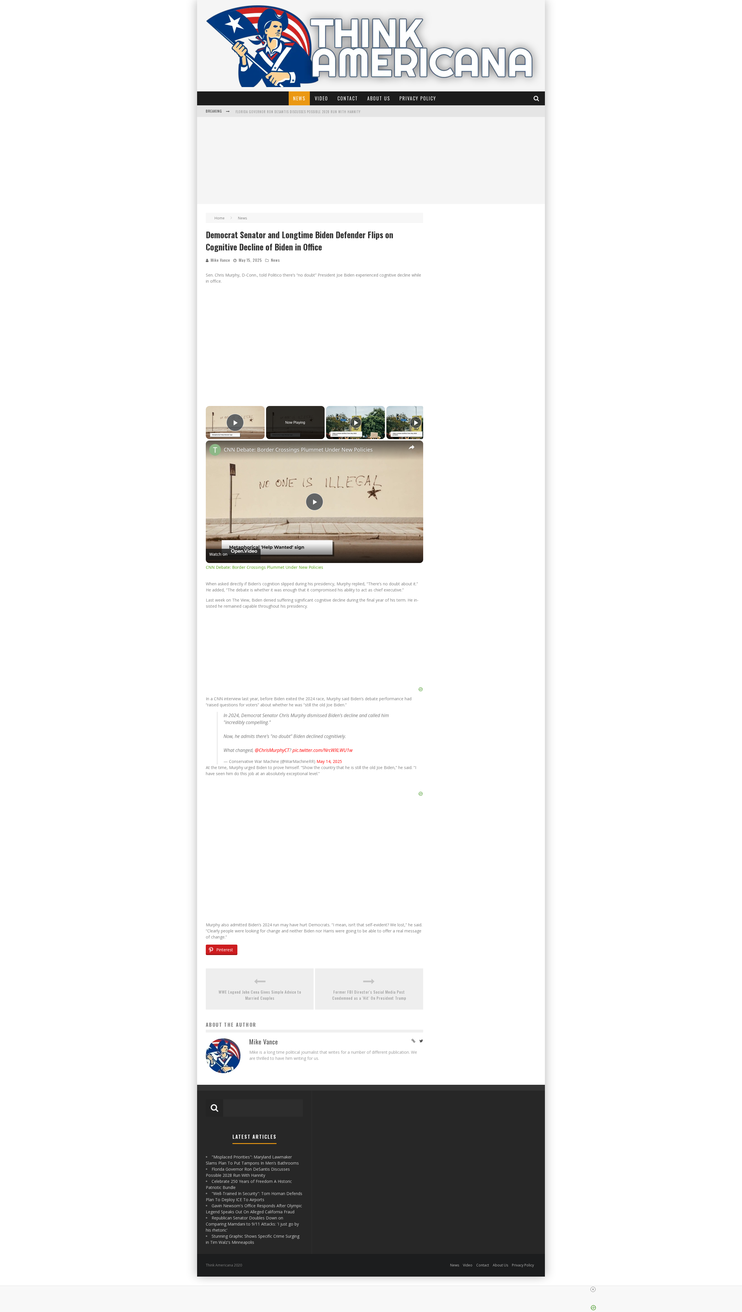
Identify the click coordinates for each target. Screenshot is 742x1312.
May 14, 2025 (329, 761)
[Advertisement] (371, 160)
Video (321, 98)
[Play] (355, 422)
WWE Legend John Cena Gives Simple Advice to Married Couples (260, 995)
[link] (215, 450)
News (299, 98)
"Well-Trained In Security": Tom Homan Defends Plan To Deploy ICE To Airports (302, 111)
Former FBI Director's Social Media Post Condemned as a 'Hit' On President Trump (369, 995)
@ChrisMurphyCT (272, 750)
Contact (347, 98)
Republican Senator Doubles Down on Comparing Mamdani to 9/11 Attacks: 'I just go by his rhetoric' (252, 1224)
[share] (411, 447)
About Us (378, 98)
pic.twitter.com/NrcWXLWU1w (322, 750)
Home (219, 218)
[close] (593, 1289)
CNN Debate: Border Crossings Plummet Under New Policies (298, 449)
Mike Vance (220, 260)
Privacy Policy (417, 98)
